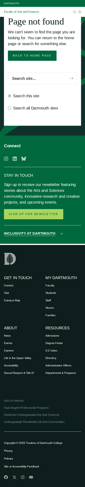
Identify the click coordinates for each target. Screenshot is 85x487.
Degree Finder (54, 343)
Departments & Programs (60, 372)
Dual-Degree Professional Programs (26, 407)
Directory (50, 358)
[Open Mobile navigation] (79, 11)
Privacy (8, 450)
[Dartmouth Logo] (11, 3)
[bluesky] (23, 158)
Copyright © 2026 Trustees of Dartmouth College (33, 442)
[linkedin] (15, 158)
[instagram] (6, 158)
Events (8, 343)
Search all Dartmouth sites (35, 108)
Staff (48, 300)
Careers (9, 350)
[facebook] (6, 477)
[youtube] (31, 477)
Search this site (26, 96)
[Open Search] (74, 11)
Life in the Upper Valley (17, 358)
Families (50, 315)
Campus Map (12, 300)
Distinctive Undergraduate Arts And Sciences (31, 414)
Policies (8, 458)
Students (50, 292)
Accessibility (11, 365)
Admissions (52, 335)
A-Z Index (51, 350)
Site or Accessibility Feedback (21, 466)
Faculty (49, 285)
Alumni (49, 307)
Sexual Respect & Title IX (19, 372)
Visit (6, 292)
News (7, 335)
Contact (8, 285)
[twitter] (14, 477)
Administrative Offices (58, 365)
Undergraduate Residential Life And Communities (34, 421)
